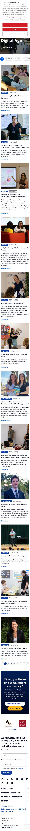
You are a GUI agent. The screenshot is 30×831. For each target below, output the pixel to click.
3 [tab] (11, 730)
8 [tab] (20, 730)
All (2, 59)
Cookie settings (15, 34)
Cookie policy (4, 820)
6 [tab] (17, 730)
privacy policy (20, 768)
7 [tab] (19, 730)
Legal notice (4, 823)
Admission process (13, 704)
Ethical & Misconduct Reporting (9, 825)
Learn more (22, 19)
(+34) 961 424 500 (7, 806)
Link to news (7, 47)
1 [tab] (8, 730)
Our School (9, 59)
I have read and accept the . (14, 768)
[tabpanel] (8, 723)
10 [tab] (24, 730)
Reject (15, 29)
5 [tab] (14, 730)
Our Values (18, 59)
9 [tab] (22, 730)
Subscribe (6, 773)
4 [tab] (13, 730)
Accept (15, 25)
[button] (15, 789)
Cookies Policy (16, 19)
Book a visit (14, 708)
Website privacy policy (7, 818)
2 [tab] (9, 730)
